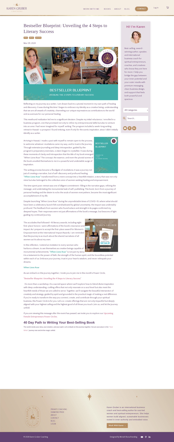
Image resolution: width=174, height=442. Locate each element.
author (25, 37)
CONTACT (55, 418)
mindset (31, 37)
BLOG (53, 421)
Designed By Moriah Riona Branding (123, 437)
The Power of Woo (107, 14)
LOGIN (53, 424)
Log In (156, 8)
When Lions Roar (107, 19)
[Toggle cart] (167, 7)
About (117, 9)
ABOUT (54, 415)
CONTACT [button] (141, 9)
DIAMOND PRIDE (57, 412)
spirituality (38, 37)
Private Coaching (91, 19)
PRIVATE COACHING (59, 409)
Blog (127, 9)
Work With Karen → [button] (117, 425)
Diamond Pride (91, 14)
